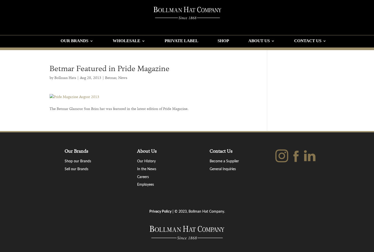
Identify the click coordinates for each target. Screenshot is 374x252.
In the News (146, 169)
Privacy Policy (160, 211)
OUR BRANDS (74, 41)
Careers (143, 177)
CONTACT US (307, 41)
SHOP (223, 41)
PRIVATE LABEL (181, 41)
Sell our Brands (76, 169)
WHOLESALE (126, 41)
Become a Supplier (224, 161)
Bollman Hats (65, 77)
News (122, 77)
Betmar (110, 77)
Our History (146, 161)
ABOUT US (259, 41)
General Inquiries (223, 169)
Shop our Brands (78, 161)
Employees (145, 184)
